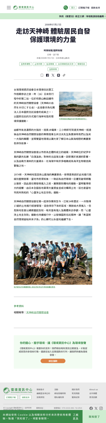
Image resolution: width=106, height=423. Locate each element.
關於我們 (76, 389)
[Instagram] (101, 408)
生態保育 (53, 69)
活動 (56, 389)
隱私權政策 (59, 397)
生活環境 (50, 64)
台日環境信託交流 (65, 64)
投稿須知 (40, 397)
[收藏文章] (42, 75)
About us (93, 389)
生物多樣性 (26, 64)
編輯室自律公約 (43, 393)
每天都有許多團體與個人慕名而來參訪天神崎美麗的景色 (34, 287)
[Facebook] (91, 408)
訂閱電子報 (83, 7)
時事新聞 (48, 50)
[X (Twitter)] (96, 408)
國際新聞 (57, 50)
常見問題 (76, 393)
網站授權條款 (60, 393)
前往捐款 (53, 361)
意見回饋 (93, 397)
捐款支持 (95, 7)
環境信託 (81, 64)
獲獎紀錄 (76, 397)
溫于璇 (56, 54)
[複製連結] (64, 75)
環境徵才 (40, 389)
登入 (73, 7)
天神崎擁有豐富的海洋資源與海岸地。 (73, 119)
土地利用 (38, 64)
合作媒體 (93, 393)
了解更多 (76, 416)
